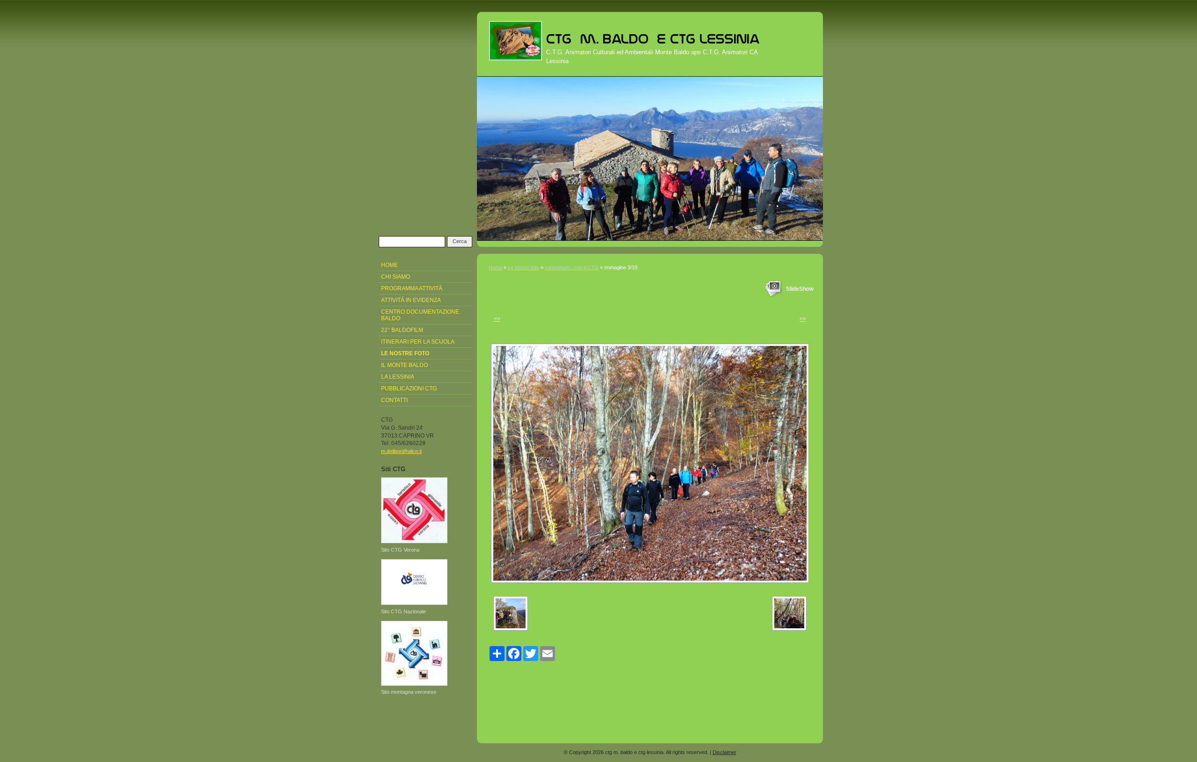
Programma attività (411, 288)
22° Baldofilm (402, 330)
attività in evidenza (411, 300)
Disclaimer (724, 752)
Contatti (394, 400)
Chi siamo (395, 276)
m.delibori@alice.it (401, 451)
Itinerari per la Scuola (417, 341)
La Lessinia (397, 377)
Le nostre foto (523, 267)
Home (495, 267)
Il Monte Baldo (404, 365)
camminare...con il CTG (571, 267)
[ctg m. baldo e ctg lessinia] (515, 40)
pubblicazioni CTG (409, 388)
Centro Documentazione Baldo (420, 315)
